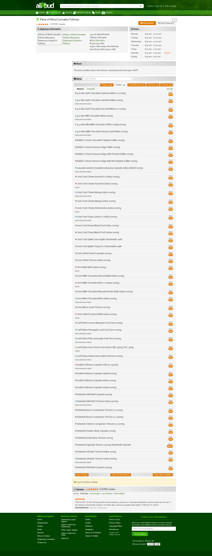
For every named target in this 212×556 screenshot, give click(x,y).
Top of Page (82, 474)
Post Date (84, 493)
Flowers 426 (106, 85)
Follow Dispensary (167, 23)
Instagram (89, 529)
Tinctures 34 (152, 85)
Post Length (94, 493)
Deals (97, 12)
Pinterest (88, 526)
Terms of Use (114, 519)
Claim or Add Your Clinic (68, 534)
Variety (90, 89)
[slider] (44, 24)
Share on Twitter (91, 536)
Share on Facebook (93, 533)
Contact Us (41, 543)
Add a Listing (170, 6)
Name (79, 89)
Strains (69, 12)
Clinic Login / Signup (69, 530)
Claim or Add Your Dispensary (68, 526)
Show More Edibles (162, 474)
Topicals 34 (166, 85)
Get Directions (98, 40)
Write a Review (148, 23)
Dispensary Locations (46, 539)
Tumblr (88, 523)
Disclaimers (114, 529)
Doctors (109, 12)
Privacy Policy (115, 523)
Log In (150, 6)
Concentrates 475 (136, 85)
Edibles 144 (120, 85)
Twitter (87, 519)
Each (169, 89)
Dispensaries (55, 12)
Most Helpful (120, 493)
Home (42, 12)
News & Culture (84, 12)
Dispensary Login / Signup (68, 520)
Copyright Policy (115, 526)
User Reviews (107, 493)
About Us (65, 538)
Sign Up (158, 6)
